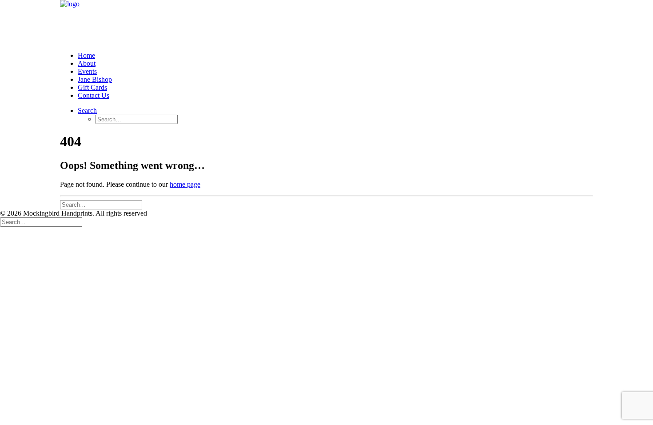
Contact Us (93, 95)
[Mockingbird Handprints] (326, 22)
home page (185, 184)
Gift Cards (92, 87)
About (87, 63)
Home (86, 55)
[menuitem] (335, 56)
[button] (87, 110)
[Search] (101, 204)
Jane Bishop (95, 79)
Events (87, 71)
